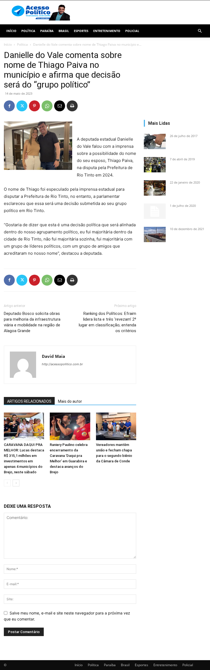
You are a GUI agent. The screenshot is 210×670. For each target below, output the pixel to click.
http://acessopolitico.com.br (62, 364)
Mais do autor (70, 401)
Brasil (64, 31)
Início (11, 31)
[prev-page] (7, 483)
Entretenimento (106, 31)
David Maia (53, 356)
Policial (132, 31)
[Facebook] (9, 105)
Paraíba (47, 31)
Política (28, 31)
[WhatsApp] (47, 105)
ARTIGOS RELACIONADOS (29, 401)
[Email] (59, 105)
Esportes (81, 31)
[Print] (72, 105)
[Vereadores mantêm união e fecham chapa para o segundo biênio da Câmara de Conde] (116, 426)
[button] (199, 31)
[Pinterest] (34, 105)
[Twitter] (21, 105)
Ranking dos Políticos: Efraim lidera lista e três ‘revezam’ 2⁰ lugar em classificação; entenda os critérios (107, 322)
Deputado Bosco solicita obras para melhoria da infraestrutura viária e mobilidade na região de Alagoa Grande (32, 322)
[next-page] (16, 483)
